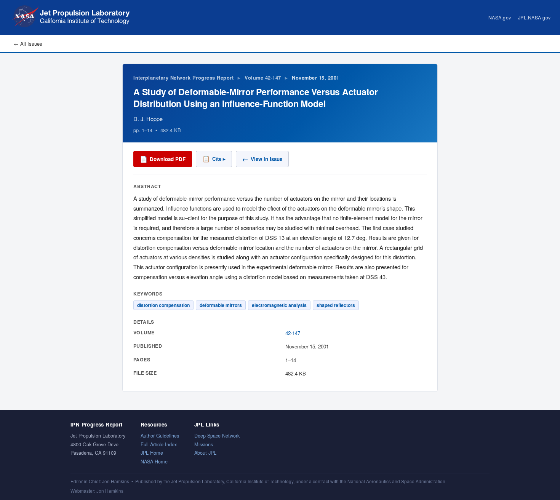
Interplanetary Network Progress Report (183, 77)
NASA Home (154, 461)
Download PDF (163, 159)
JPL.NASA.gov (534, 17)
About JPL (205, 452)
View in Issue (262, 159)
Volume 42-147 (263, 77)
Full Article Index (159, 444)
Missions (203, 444)
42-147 (292, 333)
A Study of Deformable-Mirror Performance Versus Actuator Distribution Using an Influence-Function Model (255, 97)
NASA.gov (499, 17)
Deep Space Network (217, 435)
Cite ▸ (214, 159)
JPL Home (152, 452)
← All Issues (28, 43)
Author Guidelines (160, 435)
